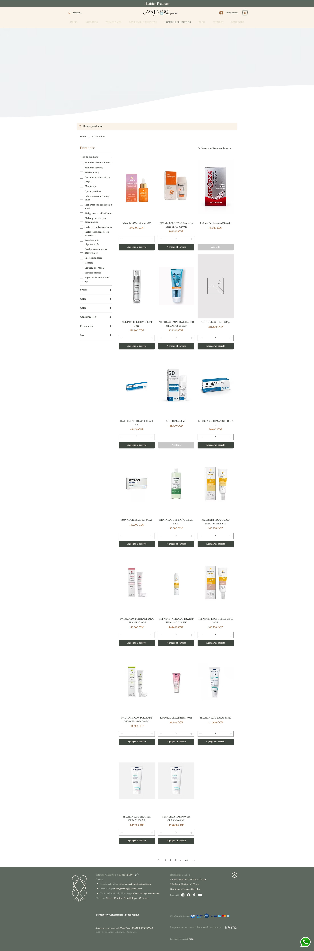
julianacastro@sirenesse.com (146, 893)
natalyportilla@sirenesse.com (128, 888)
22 (186, 860)
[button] (245, 12)
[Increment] (152, 239)
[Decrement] (121, 239)
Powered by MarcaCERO (180, 939)
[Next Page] (194, 860)
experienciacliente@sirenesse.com (135, 883)
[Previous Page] (158, 860)
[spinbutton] (136, 239)
